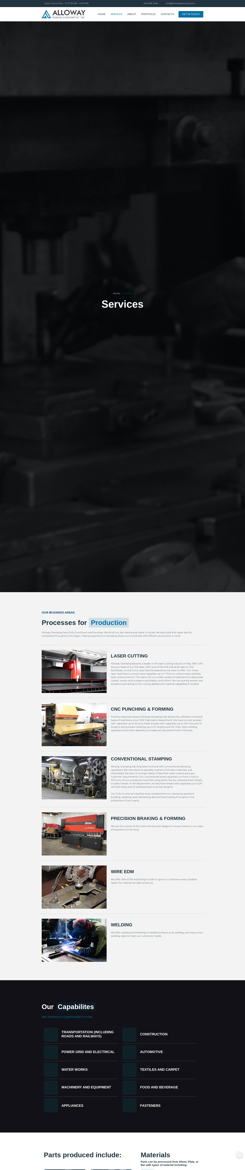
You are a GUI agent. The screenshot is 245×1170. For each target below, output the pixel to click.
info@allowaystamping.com (180, 3)
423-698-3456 (150, 3)
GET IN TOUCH (191, 14)
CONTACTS (167, 14)
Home (116, 293)
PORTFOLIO (148, 14)
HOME (101, 14)
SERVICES (116, 14)
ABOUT (131, 14)
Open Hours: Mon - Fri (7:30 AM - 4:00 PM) (66, 3)
